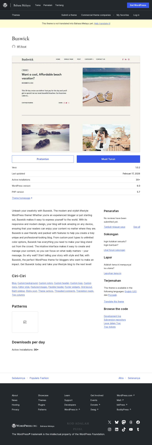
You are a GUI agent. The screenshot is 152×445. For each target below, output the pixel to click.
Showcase (43, 395)
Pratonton (43, 159)
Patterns (42, 409)
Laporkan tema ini (112, 273)
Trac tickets (110, 327)
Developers (70, 404)
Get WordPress (138, 5)
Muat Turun (108, 159)
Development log (112, 316)
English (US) (131, 291)
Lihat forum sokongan (114, 250)
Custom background (28, 283)
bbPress (122, 404)
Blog (14, 283)
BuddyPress (124, 409)
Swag (95, 409)
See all (136, 227)
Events (94, 400)
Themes (16, 15)
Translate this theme (114, 301)
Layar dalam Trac (112, 323)
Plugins (41, 404)
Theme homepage (21, 198)
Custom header (61, 283)
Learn (67, 395)
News (14, 400)
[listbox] (54, 322)
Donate (95, 404)
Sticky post (31, 291)
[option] (25, 322)
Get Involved (97, 395)
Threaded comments (64, 291)
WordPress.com (126, 395)
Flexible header (56, 287)
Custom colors (46, 283)
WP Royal (21, 46)
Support (68, 400)
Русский (112, 295)
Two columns (18, 295)
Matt (120, 400)
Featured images (39, 287)
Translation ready (85, 291)
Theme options (45, 291)
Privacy (15, 409)
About (15, 395)
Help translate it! (102, 23)
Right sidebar (18, 291)
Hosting (15, 404)
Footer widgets (72, 287)
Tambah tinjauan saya (114, 227)
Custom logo (76, 283)
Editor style (24, 287)
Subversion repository (115, 319)
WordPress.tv (72, 409)
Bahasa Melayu (47, 426)
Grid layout (86, 287)
